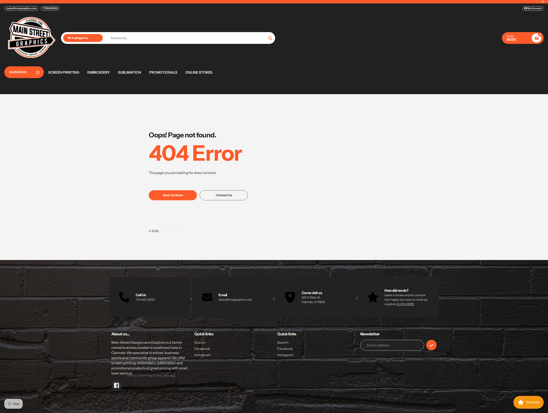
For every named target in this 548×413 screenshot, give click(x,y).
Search (200, 342)
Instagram (202, 355)
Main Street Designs (172, 231)
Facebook (202, 348)
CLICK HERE (405, 304)
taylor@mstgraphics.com (21, 8)
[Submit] (431, 345)
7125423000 (50, 8)
